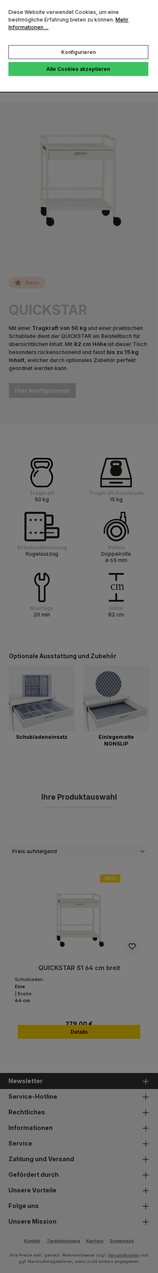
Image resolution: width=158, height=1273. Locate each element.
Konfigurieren (78, 52)
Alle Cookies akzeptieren (78, 69)
